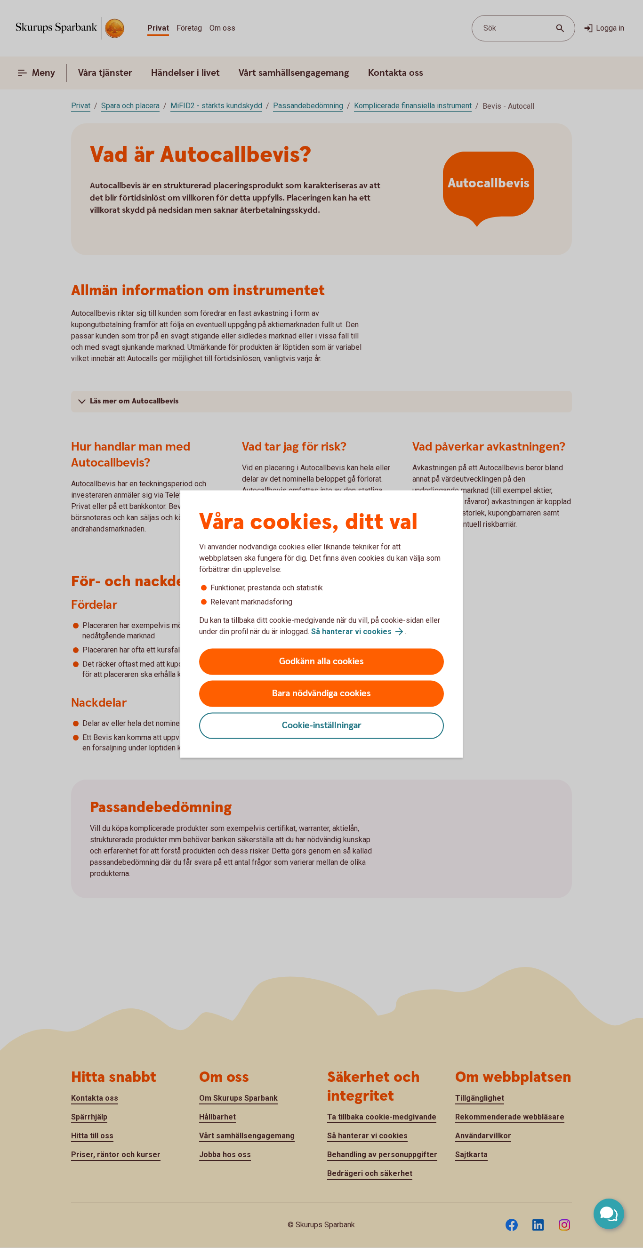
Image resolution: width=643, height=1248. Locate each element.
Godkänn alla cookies (321, 662)
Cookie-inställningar (322, 726)
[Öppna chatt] (609, 1214)
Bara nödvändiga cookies (321, 694)
